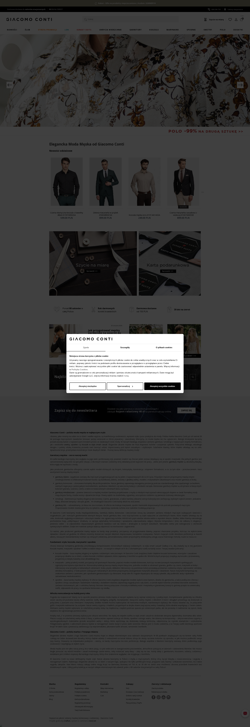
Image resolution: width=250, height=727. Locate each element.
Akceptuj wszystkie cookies (162, 386)
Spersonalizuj (123, 386)
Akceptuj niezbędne (88, 386)
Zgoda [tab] (86, 347)
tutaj (126, 376)
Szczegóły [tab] (125, 347)
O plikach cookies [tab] (164, 347)
